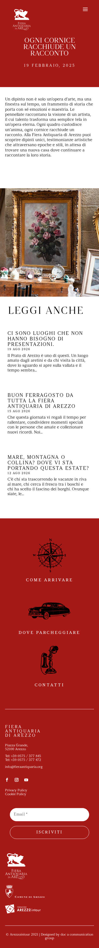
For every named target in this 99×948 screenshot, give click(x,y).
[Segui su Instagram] (16, 780)
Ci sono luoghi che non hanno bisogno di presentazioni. (45, 339)
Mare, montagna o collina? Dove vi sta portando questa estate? (48, 463)
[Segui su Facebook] (7, 780)
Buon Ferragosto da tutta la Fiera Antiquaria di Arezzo (41, 401)
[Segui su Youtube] (26, 780)
